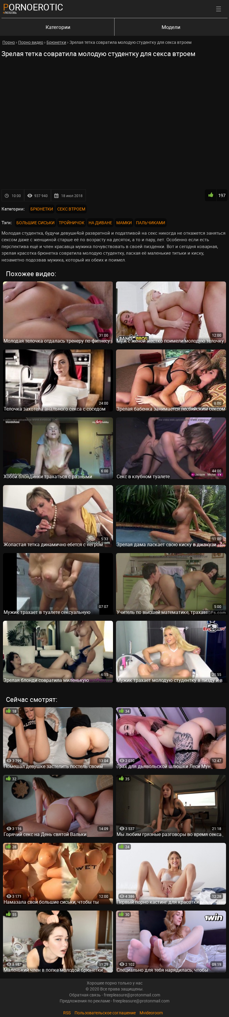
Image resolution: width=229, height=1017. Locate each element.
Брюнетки (41, 209)
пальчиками (150, 222)
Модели (171, 27)
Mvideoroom (151, 1013)
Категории (58, 27)
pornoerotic (33, 7)
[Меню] (219, 9)
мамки (124, 222)
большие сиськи (35, 222)
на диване (100, 222)
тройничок (71, 222)
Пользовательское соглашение (105, 1013)
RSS (67, 1013)
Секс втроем (71, 209)
